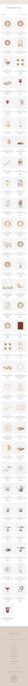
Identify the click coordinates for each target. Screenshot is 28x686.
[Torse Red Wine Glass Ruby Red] (20, 82)
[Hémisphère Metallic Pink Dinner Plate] (7, 224)
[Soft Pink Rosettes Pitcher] (7, 203)
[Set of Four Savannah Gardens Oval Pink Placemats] (20, 407)
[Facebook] (14, 668)
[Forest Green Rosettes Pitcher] (20, 589)
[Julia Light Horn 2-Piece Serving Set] (7, 468)
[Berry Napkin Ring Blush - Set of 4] (20, 62)
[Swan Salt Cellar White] (7, 62)
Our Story (14, 644)
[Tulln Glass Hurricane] (7, 123)
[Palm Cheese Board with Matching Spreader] (7, 285)
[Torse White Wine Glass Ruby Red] (7, 102)
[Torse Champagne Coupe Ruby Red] (7, 589)
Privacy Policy (14, 663)
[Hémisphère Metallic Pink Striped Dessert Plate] (7, 387)
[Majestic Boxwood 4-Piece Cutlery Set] (20, 387)
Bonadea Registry (14, 649)
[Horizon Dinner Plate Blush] (20, 102)
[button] (21, 2)
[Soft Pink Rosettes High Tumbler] (20, 264)
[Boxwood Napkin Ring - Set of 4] (20, 162)
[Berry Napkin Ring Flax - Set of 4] (7, 346)
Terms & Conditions (14, 661)
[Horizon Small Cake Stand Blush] (7, 528)
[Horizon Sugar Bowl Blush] (20, 509)
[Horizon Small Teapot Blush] (20, 488)
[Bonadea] (14, 2)
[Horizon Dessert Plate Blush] (7, 142)
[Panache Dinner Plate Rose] (7, 24)
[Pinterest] (17, 668)
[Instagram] (10, 668)
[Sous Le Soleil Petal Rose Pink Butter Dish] (20, 285)
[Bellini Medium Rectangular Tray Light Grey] (7, 82)
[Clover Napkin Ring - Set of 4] (20, 203)
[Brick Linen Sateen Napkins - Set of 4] (20, 326)
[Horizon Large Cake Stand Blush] (20, 548)
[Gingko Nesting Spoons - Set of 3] (20, 346)
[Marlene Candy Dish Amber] (7, 183)
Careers (14, 658)
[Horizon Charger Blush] (7, 448)
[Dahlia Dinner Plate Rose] (20, 244)
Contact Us (14, 646)
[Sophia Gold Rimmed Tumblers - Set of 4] (7, 244)
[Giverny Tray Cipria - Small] (20, 427)
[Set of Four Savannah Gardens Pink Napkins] (7, 427)
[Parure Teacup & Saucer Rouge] (20, 142)
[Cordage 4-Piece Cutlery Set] (20, 43)
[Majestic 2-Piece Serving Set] (7, 407)
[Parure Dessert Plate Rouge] (7, 43)
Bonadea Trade (14, 651)
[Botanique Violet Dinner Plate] (20, 468)
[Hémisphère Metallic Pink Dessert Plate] (20, 224)
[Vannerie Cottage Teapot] (7, 569)
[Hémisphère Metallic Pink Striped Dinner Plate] (20, 366)
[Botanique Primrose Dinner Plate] (7, 488)
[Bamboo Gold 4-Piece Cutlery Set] (20, 183)
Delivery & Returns (14, 656)
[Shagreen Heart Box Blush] (7, 366)
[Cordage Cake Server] (7, 162)
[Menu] (3, 2)
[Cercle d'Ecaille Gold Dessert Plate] (7, 326)
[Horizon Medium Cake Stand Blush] (20, 528)
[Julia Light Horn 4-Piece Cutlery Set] (7, 305)
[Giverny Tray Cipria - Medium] (20, 448)
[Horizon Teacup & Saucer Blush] (7, 548)
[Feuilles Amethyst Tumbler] (7, 609)
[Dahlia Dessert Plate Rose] (7, 264)
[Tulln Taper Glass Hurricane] (20, 123)
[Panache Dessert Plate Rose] (20, 24)
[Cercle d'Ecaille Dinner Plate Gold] (20, 305)
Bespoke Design (14, 654)
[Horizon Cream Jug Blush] (7, 509)
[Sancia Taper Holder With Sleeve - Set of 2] (20, 569)
